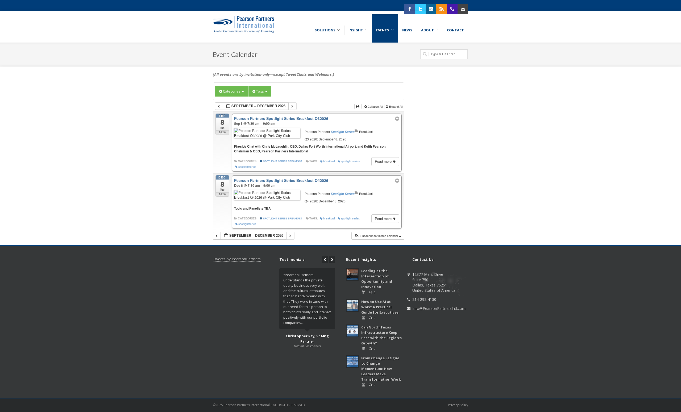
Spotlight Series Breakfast (282, 161)
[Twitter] (420, 9)
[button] (378, 235)
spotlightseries (247, 167)
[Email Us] (463, 9)
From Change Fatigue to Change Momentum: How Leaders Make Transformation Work (381, 369)
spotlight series (350, 161)
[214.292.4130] (452, 9)
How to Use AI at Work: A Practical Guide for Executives (379, 307)
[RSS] (441, 9)
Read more (384, 161)
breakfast (329, 161)
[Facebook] (409, 9)
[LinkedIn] (431, 9)
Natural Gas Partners (307, 346)
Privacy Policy (458, 405)
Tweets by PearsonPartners (237, 258)
